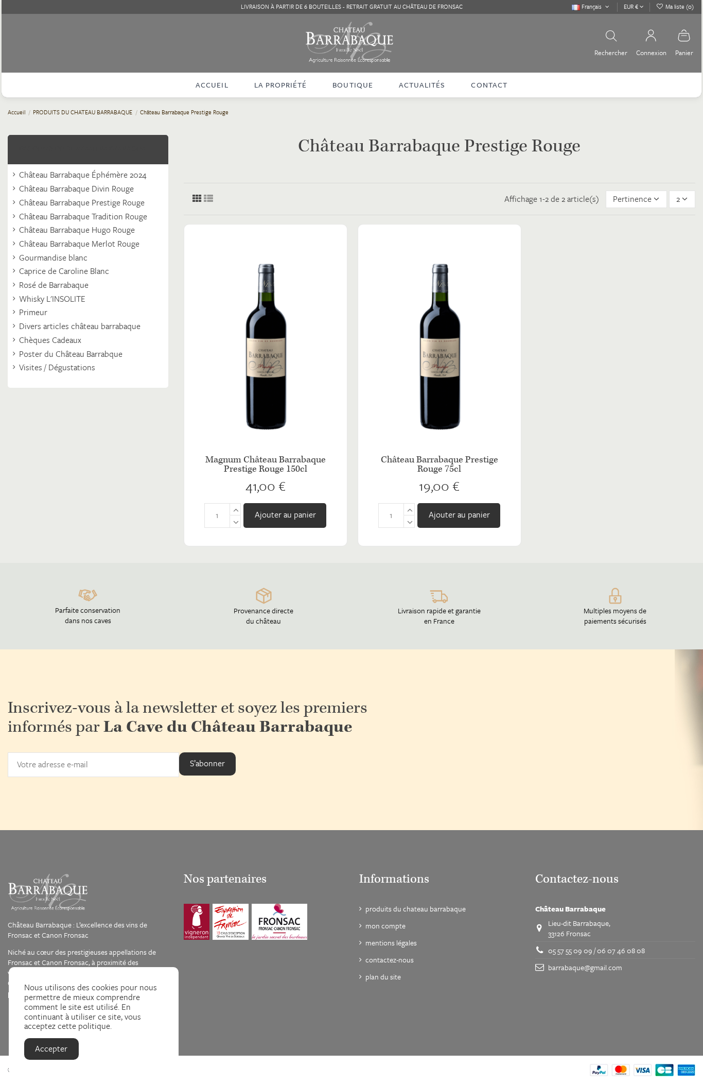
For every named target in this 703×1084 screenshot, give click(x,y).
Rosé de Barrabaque (54, 285)
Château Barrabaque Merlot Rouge (79, 244)
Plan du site (383, 977)
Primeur (33, 312)
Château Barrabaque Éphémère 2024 (83, 175)
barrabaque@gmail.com (585, 967)
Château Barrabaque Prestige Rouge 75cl (439, 464)
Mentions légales (391, 943)
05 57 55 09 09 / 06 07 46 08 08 (596, 950)
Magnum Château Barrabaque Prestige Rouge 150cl (265, 464)
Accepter (51, 1048)
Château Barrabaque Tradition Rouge (83, 216)
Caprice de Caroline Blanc (64, 271)
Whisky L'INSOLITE (52, 299)
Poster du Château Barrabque (70, 354)
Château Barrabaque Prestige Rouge (82, 203)
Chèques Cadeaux (50, 340)
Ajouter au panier (285, 514)
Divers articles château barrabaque (79, 326)
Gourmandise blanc (53, 258)
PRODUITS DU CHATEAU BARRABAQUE (81, 149)
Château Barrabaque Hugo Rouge (77, 230)
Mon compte (385, 926)
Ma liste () (679, 6)
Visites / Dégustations (57, 367)
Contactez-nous (389, 960)
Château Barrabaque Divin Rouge (76, 189)
